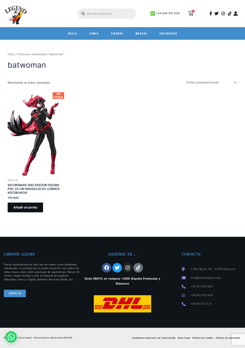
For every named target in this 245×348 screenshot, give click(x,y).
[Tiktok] (138, 268)
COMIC (94, 33)
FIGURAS (117, 33)
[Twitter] (117, 268)
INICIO (72, 33)
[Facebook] (106, 268)
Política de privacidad (228, 338)
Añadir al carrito (25, 207)
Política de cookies (202, 338)
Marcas (141, 33)
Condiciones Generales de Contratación (154, 338)
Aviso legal (184, 338)
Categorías (168, 33)
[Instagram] (127, 268)
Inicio (11, 54)
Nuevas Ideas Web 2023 (61, 337)
